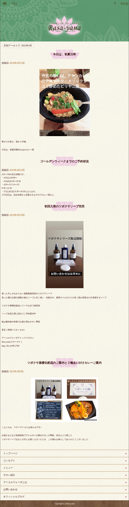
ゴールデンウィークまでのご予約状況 (64, 161)
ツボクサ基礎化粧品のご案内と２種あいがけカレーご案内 (64, 362)
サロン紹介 (9, 475)
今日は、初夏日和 (64, 54)
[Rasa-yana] (64, 25)
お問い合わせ (10, 489)
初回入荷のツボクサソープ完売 (64, 206)
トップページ (10, 453)
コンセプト (9, 460)
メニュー (8, 468)
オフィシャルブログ (14, 496)
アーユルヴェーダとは (15, 482)
